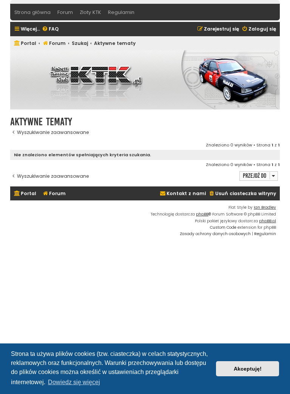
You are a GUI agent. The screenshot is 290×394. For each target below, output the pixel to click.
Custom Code (223, 227)
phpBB (202, 214)
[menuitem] (50, 29)
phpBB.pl (267, 221)
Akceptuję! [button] (248, 369)
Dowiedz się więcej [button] (74, 382)
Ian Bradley (265, 207)
